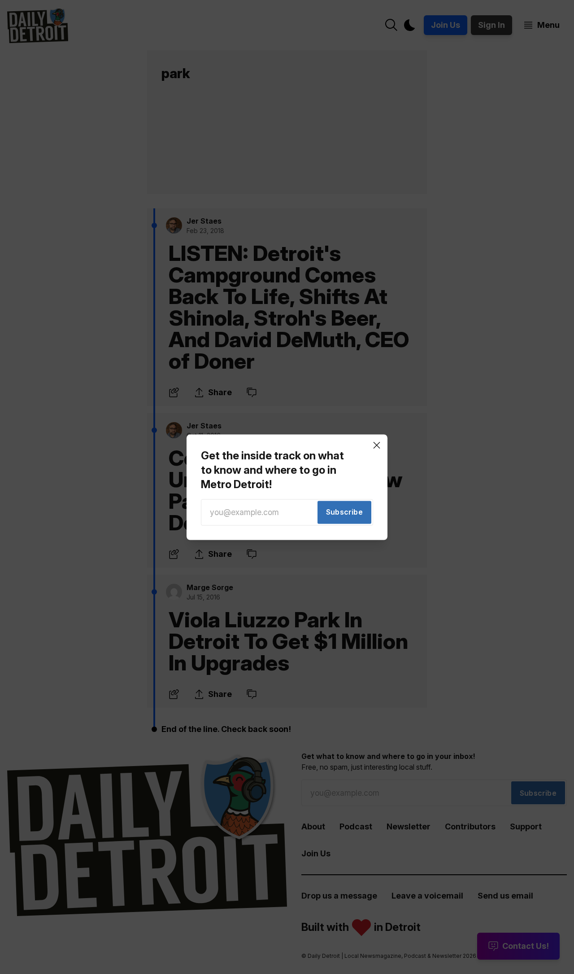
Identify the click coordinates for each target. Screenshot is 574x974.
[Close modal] (376, 445)
